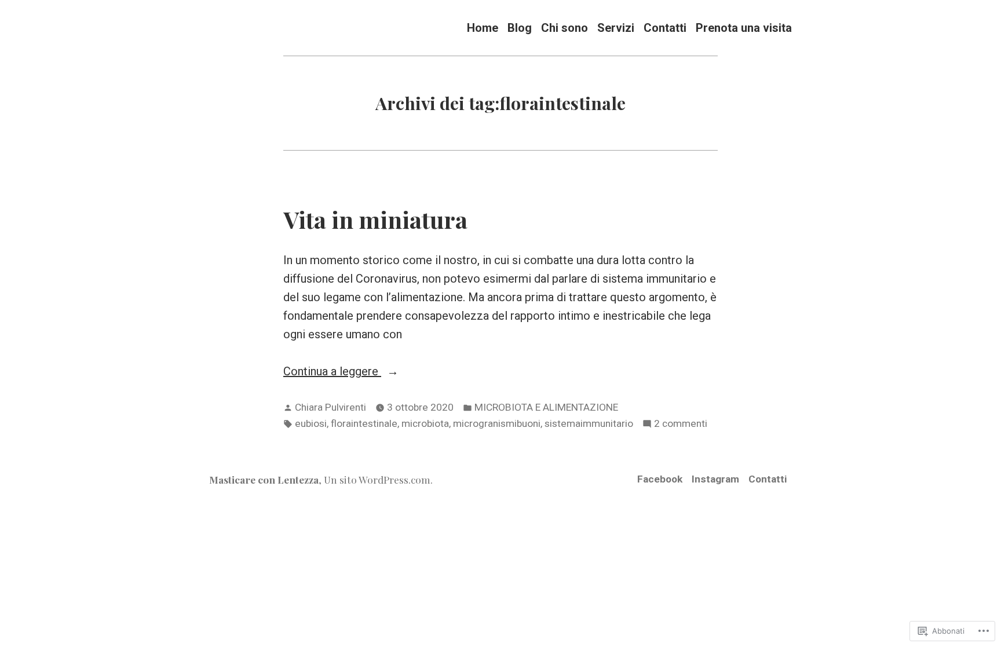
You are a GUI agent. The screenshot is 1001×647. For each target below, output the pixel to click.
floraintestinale (364, 423)
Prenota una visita (744, 27)
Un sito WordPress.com (377, 479)
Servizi (615, 27)
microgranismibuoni (496, 423)
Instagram (715, 479)
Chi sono (564, 27)
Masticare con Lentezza (264, 479)
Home (482, 27)
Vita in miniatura (375, 219)
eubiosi (311, 423)
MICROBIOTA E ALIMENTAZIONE (546, 407)
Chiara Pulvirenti (330, 407)
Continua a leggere (332, 372)
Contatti (665, 27)
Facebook (659, 479)
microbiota (425, 423)
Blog (519, 27)
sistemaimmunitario (589, 423)
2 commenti (680, 424)
